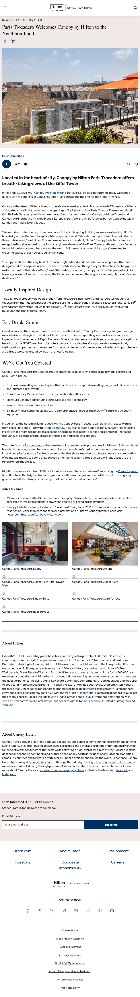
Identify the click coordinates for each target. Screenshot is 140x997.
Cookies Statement (70, 946)
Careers (117, 862)
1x (128, 164)
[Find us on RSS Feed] (100, 911)
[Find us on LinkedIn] (52, 911)
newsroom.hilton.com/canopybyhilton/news (35, 514)
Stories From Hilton (79, 8)
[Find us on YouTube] (76, 911)
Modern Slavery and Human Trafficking (70, 971)
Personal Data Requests (70, 979)
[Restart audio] (136, 164)
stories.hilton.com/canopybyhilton (62, 770)
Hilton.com (35, 511)
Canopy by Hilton (45, 192)
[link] (5, 41)
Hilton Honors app (105, 762)
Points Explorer (128, 471)
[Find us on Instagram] (88, 911)
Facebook (122, 770)
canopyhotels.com (40, 762)
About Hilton (70, 851)
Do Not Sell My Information (70, 963)
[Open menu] (5, 8)
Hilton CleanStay (53, 427)
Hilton (61, 192)
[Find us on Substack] (112, 911)
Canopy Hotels (11, 741)
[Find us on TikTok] (64, 911)
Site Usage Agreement (70, 955)
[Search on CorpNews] (135, 8)
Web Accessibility (70, 987)
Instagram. (9, 774)
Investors (22, 862)
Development (118, 851)
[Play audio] (6, 164)
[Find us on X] (40, 911)
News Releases (13, 20)
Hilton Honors (35, 445)
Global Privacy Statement (70, 938)
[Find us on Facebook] (28, 911)
